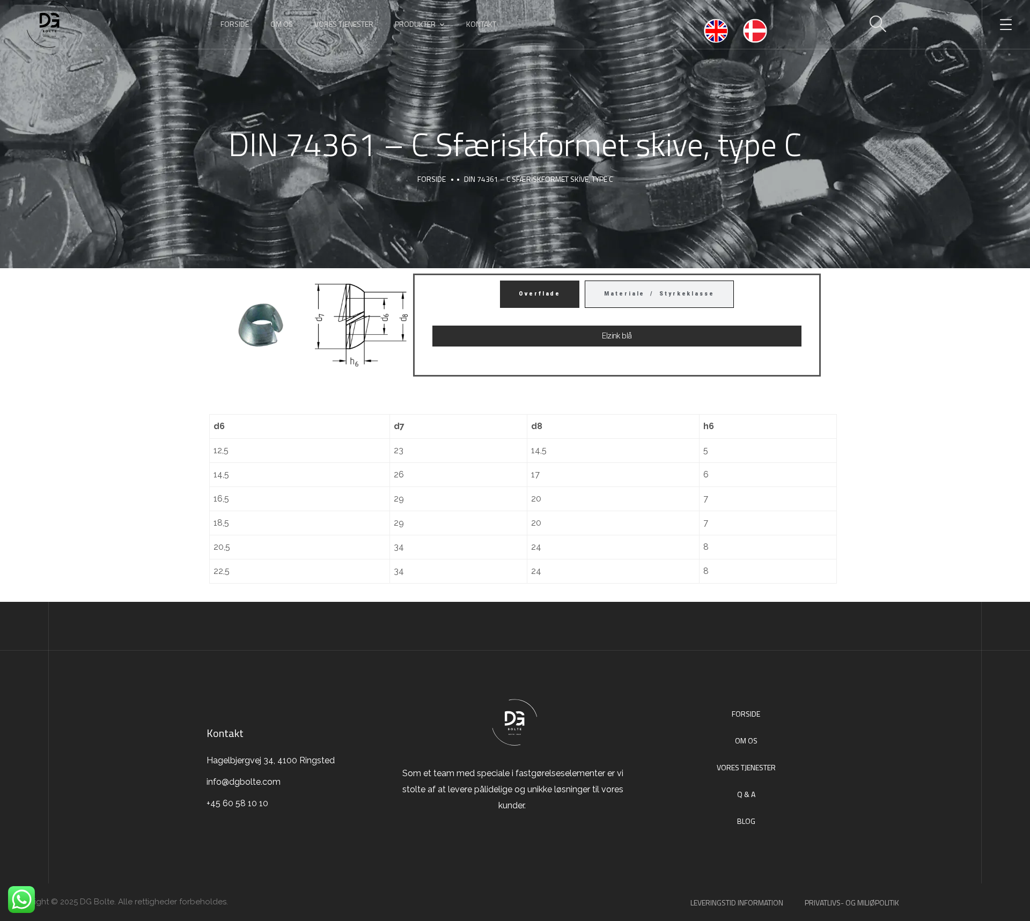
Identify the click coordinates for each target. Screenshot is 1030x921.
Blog (746, 821)
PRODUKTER (415, 24)
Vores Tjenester (746, 767)
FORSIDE (234, 24)
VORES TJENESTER (343, 24)
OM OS (281, 24)
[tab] (539, 294)
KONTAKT (481, 24)
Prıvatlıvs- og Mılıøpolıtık (852, 902)
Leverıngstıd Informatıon (736, 902)
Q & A (746, 794)
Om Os (746, 740)
